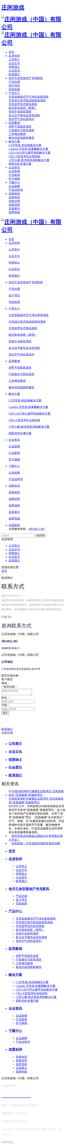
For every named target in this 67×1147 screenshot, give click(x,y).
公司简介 (14, 59)
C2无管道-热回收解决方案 (25, 145)
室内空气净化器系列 (21, 119)
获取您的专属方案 (20, 163)
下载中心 (14, 182)
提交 (5, 713)
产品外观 (14, 81)
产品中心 (14, 93)
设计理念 (14, 85)
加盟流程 (14, 204)
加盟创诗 (14, 193)
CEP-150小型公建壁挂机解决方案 (30, 152)
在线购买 (14, 525)
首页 (11, 52)
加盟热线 (14, 212)
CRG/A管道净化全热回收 (24, 156)
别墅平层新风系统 (20, 126)
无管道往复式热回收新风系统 (27, 100)
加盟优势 (14, 201)
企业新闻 (14, 171)
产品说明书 (16, 189)
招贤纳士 (14, 66)
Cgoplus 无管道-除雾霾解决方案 (28, 148)
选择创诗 (14, 197)
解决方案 (14, 141)
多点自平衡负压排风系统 (24, 115)
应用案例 (14, 122)
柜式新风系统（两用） (23, 107)
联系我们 (14, 74)
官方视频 (14, 178)
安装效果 (14, 89)
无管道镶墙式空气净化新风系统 (29, 96)
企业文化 (14, 63)
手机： (5, 705)
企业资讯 (14, 167)
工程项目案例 (17, 134)
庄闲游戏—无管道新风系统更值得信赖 (35, 843)
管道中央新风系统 (20, 111)
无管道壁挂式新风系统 (23, 104)
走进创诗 (14, 55)
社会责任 (14, 70)
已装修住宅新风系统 (21, 130)
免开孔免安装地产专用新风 (26, 78)
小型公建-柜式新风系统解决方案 (29, 160)
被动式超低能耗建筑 (21, 137)
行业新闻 (14, 175)
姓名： (5, 697)
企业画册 (14, 186)
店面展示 (14, 208)
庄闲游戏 (12, 7)
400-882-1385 (37, 528)
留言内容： (9, 686)
